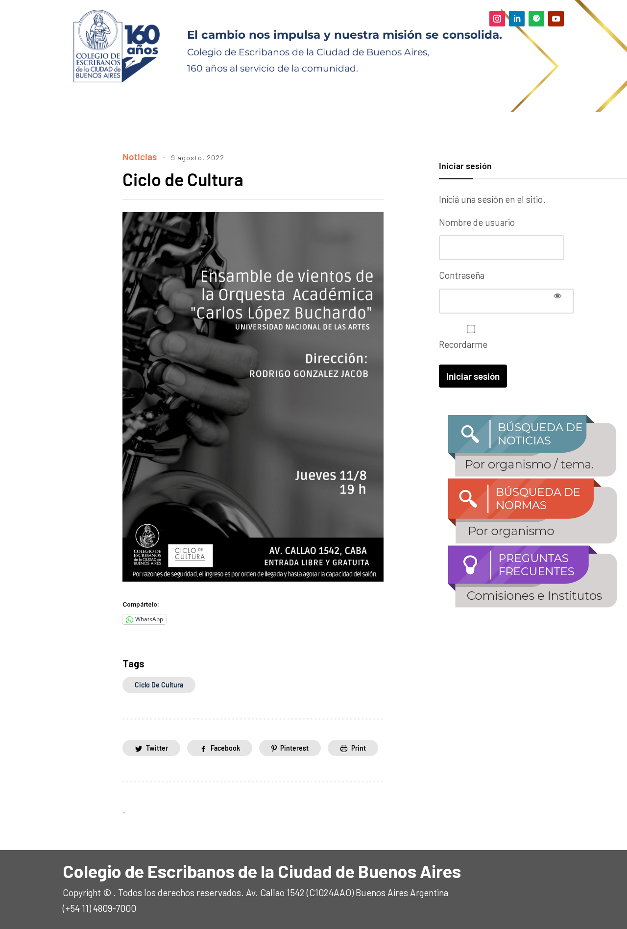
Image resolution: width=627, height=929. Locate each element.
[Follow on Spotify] (536, 18)
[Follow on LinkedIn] (517, 18)
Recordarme (463, 344)
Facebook (225, 748)
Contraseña (461, 275)
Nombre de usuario (477, 222)
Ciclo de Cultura (182, 179)
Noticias (139, 156)
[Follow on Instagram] (497, 18)
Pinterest (294, 748)
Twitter (157, 748)
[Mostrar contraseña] (557, 295)
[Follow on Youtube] (556, 18)
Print (358, 748)
